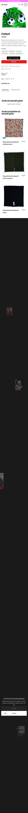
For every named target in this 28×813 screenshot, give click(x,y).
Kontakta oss (5, 83)
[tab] (5, 89)
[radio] (4, 51)
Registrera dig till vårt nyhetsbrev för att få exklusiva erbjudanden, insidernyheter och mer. (14, 703)
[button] (22, 4)
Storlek (3, 49)
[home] (4, 4)
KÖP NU (14, 62)
